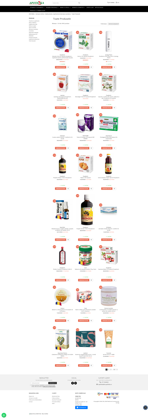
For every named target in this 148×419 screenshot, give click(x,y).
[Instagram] (75, 383)
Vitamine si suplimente (34, 21)
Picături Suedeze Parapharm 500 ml (62, 269)
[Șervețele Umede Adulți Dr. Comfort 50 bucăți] (108, 210)
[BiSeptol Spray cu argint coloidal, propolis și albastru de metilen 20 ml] (62, 210)
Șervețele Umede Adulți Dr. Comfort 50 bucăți (109, 229)
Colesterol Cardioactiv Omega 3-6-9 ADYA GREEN (62, 355)
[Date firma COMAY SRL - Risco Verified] (38, 413)
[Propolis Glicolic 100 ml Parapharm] (85, 210)
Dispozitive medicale (33, 32)
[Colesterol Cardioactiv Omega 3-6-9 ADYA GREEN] (62, 339)
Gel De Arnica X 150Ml (108, 354)
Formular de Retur (56, 401)
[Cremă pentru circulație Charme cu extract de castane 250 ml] (108, 296)
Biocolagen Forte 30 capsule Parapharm (85, 96)
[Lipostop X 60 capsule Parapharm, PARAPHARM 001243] (62, 83)
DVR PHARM (85, 135)
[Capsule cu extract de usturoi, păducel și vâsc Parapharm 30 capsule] (108, 83)
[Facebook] (72, 383)
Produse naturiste (33, 37)
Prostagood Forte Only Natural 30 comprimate (108, 137)
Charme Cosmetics (108, 308)
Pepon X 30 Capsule (85, 177)
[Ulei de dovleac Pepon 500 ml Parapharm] (108, 164)
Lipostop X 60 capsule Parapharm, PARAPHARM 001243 (62, 97)
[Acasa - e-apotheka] (36, 3)
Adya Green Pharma (62, 353)
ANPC (53, 403)
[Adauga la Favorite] (68, 67)
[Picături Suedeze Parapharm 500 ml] (62, 255)
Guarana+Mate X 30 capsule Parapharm (108, 269)
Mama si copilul (32, 26)
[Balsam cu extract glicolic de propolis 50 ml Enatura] (62, 296)
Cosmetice (31, 31)
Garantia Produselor (56, 400)
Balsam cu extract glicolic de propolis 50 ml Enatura (62, 310)
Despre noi (31, 396)
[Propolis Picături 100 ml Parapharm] (62, 164)
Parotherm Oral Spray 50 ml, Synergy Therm (108, 57)
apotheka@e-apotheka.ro (105, 384)
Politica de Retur (56, 398)
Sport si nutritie (32, 27)
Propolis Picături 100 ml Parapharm (62, 177)
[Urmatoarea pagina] (117, 370)
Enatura (62, 308)
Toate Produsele (76, 14)
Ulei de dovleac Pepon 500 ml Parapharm (108, 177)
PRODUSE (31, 36)
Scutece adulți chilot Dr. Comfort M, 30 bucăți (62, 137)
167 (114, 369)
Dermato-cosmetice (33, 29)
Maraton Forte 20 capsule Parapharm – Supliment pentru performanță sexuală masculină (62, 57)
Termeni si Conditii (33, 398)
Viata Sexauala (32, 41)
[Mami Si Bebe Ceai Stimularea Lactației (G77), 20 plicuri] (85, 296)
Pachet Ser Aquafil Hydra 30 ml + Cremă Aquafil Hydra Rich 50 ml (85, 355)
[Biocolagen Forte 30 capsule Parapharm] (85, 83)
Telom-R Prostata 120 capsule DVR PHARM (85, 137)
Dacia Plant (62, 227)
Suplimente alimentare (34, 39)
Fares (85, 267)
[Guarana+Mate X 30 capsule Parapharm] (108, 255)
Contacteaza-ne (82, 407)
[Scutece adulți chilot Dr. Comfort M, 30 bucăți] (62, 123)
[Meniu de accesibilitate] (145, 407)
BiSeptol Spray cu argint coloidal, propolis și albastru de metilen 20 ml (62, 229)
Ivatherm (85, 353)
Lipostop (62, 95)
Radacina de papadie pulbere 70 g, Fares (85, 269)
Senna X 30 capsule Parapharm (85, 56)
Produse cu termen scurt (37, 10)
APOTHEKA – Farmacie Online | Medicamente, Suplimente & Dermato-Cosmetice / (50, 14)
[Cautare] (79, 3)
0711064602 (105, 382)
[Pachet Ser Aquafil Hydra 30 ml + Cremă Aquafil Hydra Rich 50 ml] (85, 338)
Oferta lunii (90, 7)
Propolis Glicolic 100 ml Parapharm (86, 228)
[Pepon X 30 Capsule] (85, 164)
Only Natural (109, 135)
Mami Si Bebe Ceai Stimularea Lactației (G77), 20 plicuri (85, 310)
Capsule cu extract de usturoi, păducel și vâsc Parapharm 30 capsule (108, 97)
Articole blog (99, 7)
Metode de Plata (56, 396)
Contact (31, 401)
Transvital (108, 353)
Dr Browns (62, 135)
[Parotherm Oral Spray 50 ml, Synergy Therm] (108, 41)
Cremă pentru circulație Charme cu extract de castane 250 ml (109, 310)
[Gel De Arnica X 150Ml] (108, 338)
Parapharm (62, 55)
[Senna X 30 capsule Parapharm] (85, 41)
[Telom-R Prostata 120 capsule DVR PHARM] (85, 123)
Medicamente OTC (33, 34)
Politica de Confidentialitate (49, 386)
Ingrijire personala (33, 24)
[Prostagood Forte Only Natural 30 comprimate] (108, 123)
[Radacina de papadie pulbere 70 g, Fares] (85, 255)
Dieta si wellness (32, 22)
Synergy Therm (108, 55)
